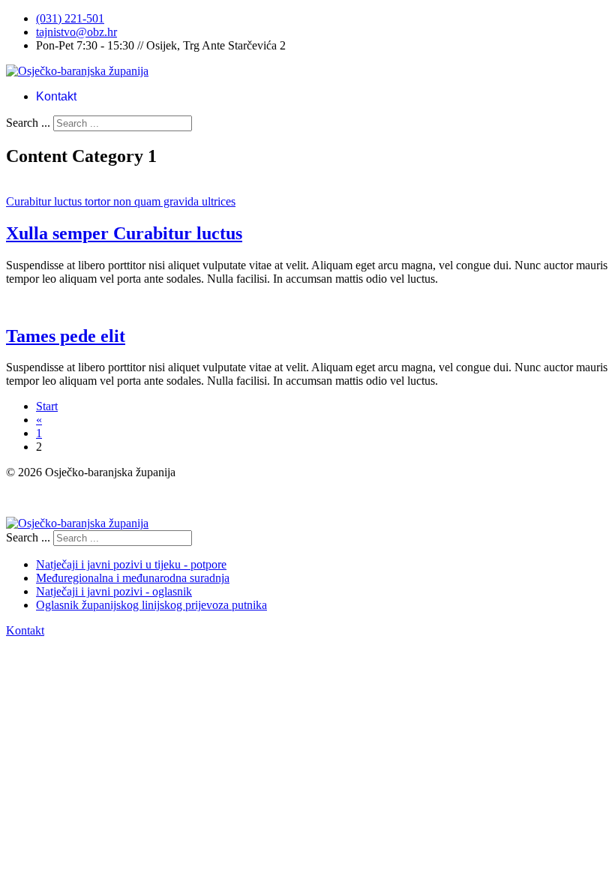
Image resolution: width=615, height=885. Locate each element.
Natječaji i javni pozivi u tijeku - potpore (131, 564)
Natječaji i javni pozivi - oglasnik (114, 591)
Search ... (28, 122)
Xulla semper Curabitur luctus (124, 233)
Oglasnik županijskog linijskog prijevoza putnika (151, 604)
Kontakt (56, 96)
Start (47, 406)
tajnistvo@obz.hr (76, 32)
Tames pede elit (65, 336)
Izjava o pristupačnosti (59, 497)
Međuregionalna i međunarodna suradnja (133, 578)
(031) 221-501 (70, 18)
